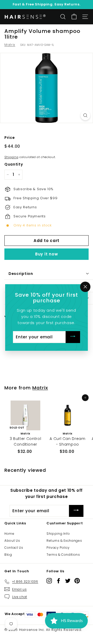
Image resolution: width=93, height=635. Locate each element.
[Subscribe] (73, 337)
